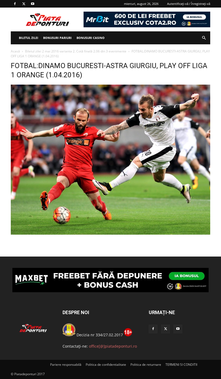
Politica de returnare (145, 364)
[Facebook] (15, 4)
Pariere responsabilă (65, 364)
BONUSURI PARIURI (57, 38)
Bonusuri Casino (91, 38)
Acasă (15, 51)
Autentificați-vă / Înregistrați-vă (188, 4)
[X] (24, 4)
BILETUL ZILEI (28, 38)
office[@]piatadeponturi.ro (113, 346)
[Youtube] (33, 4)
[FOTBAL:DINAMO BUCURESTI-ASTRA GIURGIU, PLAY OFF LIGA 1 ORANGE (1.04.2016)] (110, 233)
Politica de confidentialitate (106, 364)
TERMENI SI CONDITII (181, 364)
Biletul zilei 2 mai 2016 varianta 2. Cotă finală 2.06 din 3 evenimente (75, 51)
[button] (203, 38)
